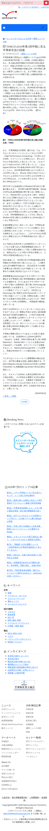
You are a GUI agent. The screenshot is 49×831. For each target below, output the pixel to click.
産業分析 (30, 716)
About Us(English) (9, 789)
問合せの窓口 (7, 777)
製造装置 (11, 614)
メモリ (10, 636)
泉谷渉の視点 (13, 658)
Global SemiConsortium (12, 724)
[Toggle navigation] (42, 27)
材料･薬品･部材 (14, 620)
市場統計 (5, 741)
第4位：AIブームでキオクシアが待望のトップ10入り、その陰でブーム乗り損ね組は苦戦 (24, 518)
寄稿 (28, 732)
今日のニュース (8, 709)
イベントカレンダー (10, 752)
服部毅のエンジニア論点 (18, 664)
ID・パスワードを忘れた (28, 7)
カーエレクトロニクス (17, 604)
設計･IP (11, 617)
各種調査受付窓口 (9, 781)
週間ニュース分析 (29, 53)
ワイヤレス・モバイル (17, 595)
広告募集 (5, 785)
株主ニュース (7, 728)
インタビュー (31, 756)
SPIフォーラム (32, 745)
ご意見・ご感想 (9, 396)
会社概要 (5, 766)
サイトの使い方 (8, 769)
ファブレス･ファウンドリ (18, 623)
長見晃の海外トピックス (18, 656)
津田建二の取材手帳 (16, 673)
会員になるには (8, 773)
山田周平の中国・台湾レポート (21, 670)
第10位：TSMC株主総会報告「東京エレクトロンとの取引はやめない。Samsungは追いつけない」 (24, 573)
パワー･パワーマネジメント (19, 639)
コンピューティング (16, 598)
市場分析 (30, 709)
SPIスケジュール (33, 752)
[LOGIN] (46, 2)
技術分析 (30, 713)
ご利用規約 (34, 797)
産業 (9, 592)
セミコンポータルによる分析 (19, 38)
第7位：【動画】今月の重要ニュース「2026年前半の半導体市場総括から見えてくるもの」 (24, 547)
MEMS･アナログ (15, 642)
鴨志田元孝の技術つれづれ (19, 661)
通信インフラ (13, 601)
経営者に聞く (31, 720)
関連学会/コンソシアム (11, 749)
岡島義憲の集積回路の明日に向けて (23, 667)
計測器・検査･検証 (16, 626)
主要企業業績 (7, 745)
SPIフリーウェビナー (35, 741)
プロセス (11, 611)
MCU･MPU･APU (15, 633)
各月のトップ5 (7, 716)
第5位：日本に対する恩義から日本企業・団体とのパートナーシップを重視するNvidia (24, 529)
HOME (24, 401)
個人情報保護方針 (19, 797)
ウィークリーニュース (10, 713)
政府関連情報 (7, 720)
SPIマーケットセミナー (36, 749)
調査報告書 (6, 756)
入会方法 (45, 7)
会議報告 (30, 724)
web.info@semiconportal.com (16, 813)
